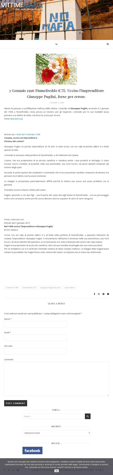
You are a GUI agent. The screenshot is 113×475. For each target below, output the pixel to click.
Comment (8, 359)
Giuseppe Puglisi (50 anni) (50, 287)
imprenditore (70, 287)
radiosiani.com (17, 219)
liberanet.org (16, 118)
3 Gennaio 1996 (12, 287)
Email (7, 332)
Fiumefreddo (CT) (29, 287)
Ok (56, 471)
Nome (8, 319)
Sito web (8, 346)
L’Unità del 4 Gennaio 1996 (27, 134)
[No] (109, 466)
